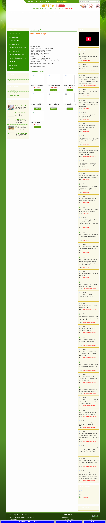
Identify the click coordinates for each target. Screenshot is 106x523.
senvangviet (95, 519)
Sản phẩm (41, 12)
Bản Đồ (94, 522)
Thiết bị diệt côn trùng (15, 93)
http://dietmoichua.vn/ (15, 5)
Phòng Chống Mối (14, 40)
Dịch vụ (31, 12)
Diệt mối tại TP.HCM (14, 44)
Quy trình (52, 12)
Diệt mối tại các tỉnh (14, 33)
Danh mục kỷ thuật (14, 51)
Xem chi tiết (37, 90)
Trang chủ (12, 12)
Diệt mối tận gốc (13, 37)
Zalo (69, 522)
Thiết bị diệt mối (13, 90)
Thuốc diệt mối (13, 78)
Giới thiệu (22, 12)
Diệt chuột (12, 61)
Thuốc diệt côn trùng (14, 80)
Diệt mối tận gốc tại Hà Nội (16, 54)
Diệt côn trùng (13, 65)
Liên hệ (61, 12)
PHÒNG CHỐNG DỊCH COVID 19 (17, 58)
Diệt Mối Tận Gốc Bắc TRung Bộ (17, 47)
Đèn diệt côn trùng (14, 95)
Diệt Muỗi (11, 68)
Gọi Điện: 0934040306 (28, 522)
